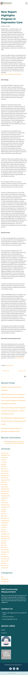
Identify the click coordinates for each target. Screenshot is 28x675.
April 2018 (3, 563)
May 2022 (3, 511)
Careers (3, 630)
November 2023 (5, 491)
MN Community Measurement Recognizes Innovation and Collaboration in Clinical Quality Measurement (13, 411)
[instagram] (17, 669)
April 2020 (3, 545)
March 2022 (4, 516)
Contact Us (4, 633)
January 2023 (4, 502)
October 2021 (4, 523)
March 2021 (4, 532)
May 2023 (3, 500)
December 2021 (5, 518)
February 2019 (5, 556)
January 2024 (4, 487)
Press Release (9, 365)
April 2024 (3, 482)
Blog (2, 577)
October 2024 (4, 478)
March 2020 (4, 547)
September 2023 (5, 496)
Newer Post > (22, 371)
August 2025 (4, 457)
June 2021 (4, 527)
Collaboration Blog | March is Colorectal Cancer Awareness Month (14, 442)
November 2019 (5, 552)
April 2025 (3, 466)
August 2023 (4, 498)
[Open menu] (26, 3)
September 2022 (5, 507)
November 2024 (5, 475)
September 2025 (5, 455)
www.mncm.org (19, 358)
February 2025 (5, 471)
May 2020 (3, 543)
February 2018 (5, 565)
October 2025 (4, 453)
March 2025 (4, 469)
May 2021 (3, 529)
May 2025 (3, 464)
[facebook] (10, 669)
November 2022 (5, 505)
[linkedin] (14, 669)
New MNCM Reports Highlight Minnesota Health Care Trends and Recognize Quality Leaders (13, 421)
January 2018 (4, 568)
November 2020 (5, 536)
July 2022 (3, 509)
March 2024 (4, 484)
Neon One (17, 673)
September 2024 (5, 480)
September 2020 (5, 538)
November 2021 (5, 520)
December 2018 (5, 559)
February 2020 (5, 550)
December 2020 (5, 534)
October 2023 (4, 493)
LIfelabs (6, 441)
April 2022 (3, 514)
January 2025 (4, 473)
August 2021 (4, 525)
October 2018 (4, 561)
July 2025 (3, 460)
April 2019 (3, 554)
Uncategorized (5, 581)
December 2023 (5, 489)
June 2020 (4, 541)
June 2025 (4, 462)
